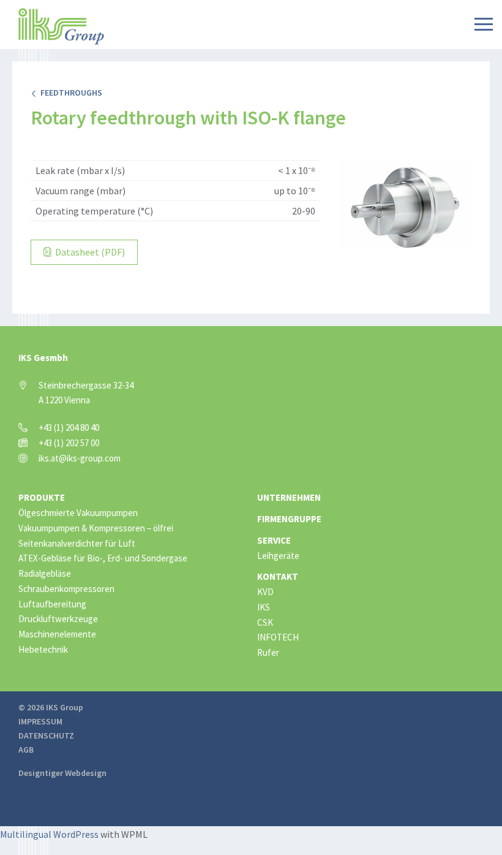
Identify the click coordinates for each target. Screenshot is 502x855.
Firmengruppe (289, 519)
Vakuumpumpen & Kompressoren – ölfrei (95, 528)
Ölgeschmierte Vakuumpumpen (78, 513)
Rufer (268, 652)
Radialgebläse (44, 573)
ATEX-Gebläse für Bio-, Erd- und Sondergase (102, 558)
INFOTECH (278, 637)
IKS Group (61, 26)
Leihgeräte (278, 555)
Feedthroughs (69, 92)
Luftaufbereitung (52, 604)
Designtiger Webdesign (62, 772)
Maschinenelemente (57, 634)
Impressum (40, 721)
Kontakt (277, 576)
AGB (26, 749)
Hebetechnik (43, 649)
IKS (263, 607)
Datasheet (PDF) (89, 252)
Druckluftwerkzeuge (58, 619)
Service (274, 540)
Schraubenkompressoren (66, 589)
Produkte (41, 497)
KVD (265, 592)
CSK (265, 622)
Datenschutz (46, 735)
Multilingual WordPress (49, 834)
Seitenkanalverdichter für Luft (76, 543)
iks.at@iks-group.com (80, 458)
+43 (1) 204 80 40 (69, 427)
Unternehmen (289, 497)
